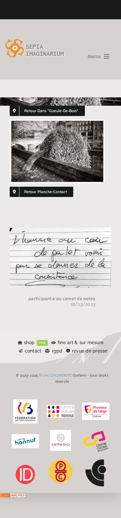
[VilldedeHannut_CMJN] (25, 436)
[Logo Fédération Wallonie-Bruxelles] (25, 401)
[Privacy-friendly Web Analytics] (13, 497)
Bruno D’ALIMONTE (55, 375)
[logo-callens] (95, 461)
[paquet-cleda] (60, 461)
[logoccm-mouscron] (96, 432)
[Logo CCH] (60, 407)
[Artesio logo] (60, 432)
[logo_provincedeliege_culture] (95, 404)
